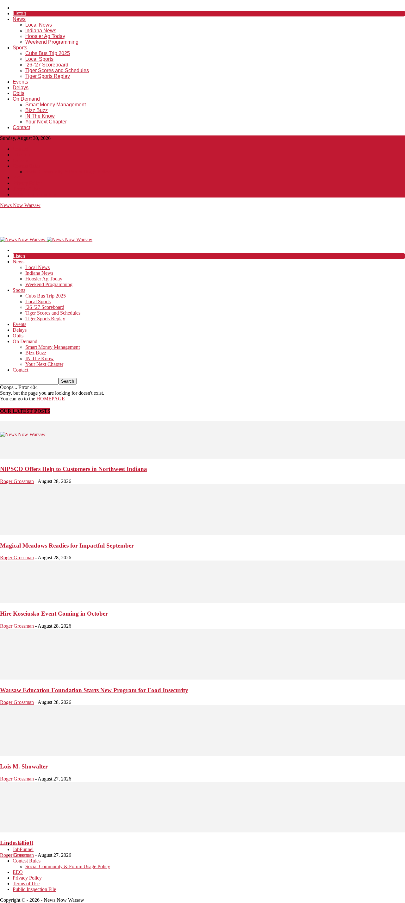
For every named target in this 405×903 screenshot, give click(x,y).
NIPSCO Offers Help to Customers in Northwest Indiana (73, 469)
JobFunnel (23, 154)
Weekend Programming (51, 42)
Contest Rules (26, 166)
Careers (20, 160)
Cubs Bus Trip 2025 (47, 53)
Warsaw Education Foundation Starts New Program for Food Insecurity (94, 690)
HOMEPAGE (50, 398)
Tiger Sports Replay (47, 76)
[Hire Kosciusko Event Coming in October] (202, 601)
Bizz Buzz (36, 110)
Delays (20, 87)
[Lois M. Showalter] (202, 754)
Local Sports (39, 59)
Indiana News (40, 30)
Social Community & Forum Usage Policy (67, 171)
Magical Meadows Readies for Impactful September (67, 545)
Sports (20, 47)
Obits (18, 93)
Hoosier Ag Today (45, 36)
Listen (19, 13)
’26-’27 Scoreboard (46, 64)
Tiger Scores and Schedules (57, 70)
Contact (21, 127)
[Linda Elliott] (202, 830)
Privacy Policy (27, 183)
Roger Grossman (17, 481)
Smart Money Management (55, 104)
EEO (18, 177)
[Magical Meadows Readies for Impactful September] (202, 533)
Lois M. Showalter (24, 766)
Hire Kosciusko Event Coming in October (54, 613)
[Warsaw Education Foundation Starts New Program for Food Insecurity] (202, 677)
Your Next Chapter (46, 121)
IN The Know (40, 116)
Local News (38, 25)
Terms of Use (26, 188)
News (19, 19)
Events (20, 82)
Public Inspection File (34, 194)
